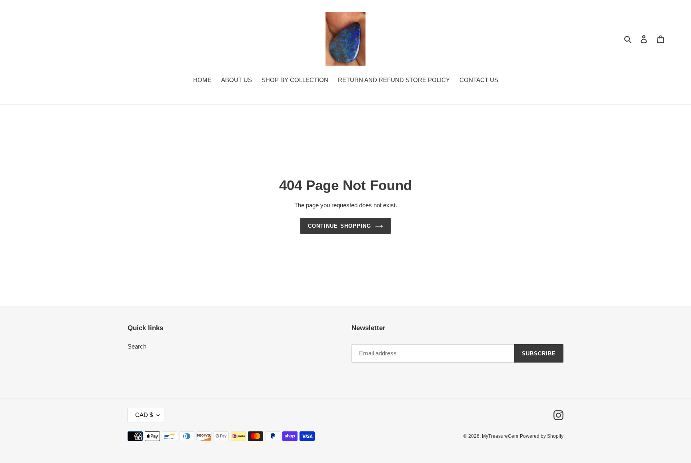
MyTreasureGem (500, 436)
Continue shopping (339, 226)
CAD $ (144, 414)
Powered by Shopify (541, 436)
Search (137, 346)
